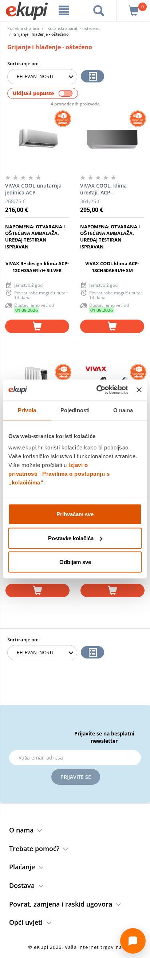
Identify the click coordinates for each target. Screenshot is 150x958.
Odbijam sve (75, 562)
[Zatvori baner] (139, 389)
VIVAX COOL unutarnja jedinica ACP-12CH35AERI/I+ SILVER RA (36, 189)
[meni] (64, 10)
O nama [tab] (123, 410)
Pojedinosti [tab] (75, 410)
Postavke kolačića (71, 538)
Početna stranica (23, 28)
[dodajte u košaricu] (37, 326)
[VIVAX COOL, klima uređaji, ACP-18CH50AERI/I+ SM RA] (112, 140)
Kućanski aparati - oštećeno (73, 28)
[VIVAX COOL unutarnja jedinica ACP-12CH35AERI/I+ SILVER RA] (37, 140)
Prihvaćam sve (75, 514)
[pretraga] (99, 10)
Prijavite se (75, 776)
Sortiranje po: (23, 63)
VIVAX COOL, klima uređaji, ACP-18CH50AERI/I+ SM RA (106, 189)
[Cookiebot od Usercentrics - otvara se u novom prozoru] (97, 390)
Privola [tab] (27, 410)
